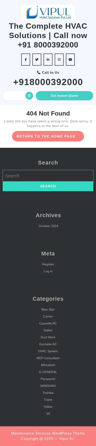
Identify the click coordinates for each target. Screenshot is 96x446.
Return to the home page (50, 138)
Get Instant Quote (64, 95)
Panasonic (48, 379)
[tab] (29, 96)
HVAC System (48, 351)
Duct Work (48, 337)
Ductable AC (48, 344)
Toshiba (48, 393)
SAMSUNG (48, 386)
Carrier (48, 316)
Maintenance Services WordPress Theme (48, 433)
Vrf (48, 413)
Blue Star (48, 309)
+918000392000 (48, 82)
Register (48, 264)
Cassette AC (48, 323)
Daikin (48, 330)
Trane (48, 399)
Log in (48, 271)
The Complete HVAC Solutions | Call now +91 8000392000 (48, 35)
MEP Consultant (48, 358)
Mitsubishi (48, 365)
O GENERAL (48, 372)
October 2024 (48, 226)
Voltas (48, 406)
